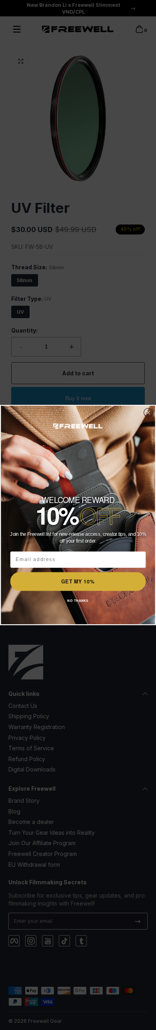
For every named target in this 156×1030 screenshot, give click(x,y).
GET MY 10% (77, 581)
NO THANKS (77, 601)
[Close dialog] (148, 413)
